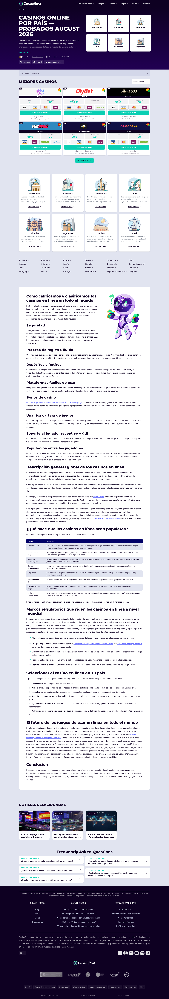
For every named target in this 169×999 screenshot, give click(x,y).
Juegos (101, 3)
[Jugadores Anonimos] (88, 974)
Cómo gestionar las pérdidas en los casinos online (78, 926)
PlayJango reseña (40, 151)
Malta (65, 267)
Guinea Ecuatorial (137, 264)
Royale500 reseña (129, 116)
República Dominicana (117, 271)
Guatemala (112, 264)
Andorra (45, 260)
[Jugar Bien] (74, 974)
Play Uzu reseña (40, 116)
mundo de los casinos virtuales (106, 518)
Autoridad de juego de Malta (129, 644)
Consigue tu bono (40, 113)
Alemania (23, 260)
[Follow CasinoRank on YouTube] (136, 953)
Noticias (146, 3)
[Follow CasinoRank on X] (131, 953)
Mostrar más (83, 160)
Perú (43, 271)
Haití (21, 267)
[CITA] (100, 974)
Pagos (123, 3)
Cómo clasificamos (125, 922)
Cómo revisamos (125, 918)
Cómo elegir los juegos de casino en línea (78, 913)
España (66, 264)
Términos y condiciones (49, 995)
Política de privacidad (125, 926)
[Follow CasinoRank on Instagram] (125, 953)
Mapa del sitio (123, 995)
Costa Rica (112, 260)
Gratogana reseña (129, 151)
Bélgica (88, 260)
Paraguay (23, 271)
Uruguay (133, 271)
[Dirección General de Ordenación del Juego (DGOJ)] (51, 974)
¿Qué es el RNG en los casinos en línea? (78, 922)
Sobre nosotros (125, 909)
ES (21, 953)
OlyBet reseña (84, 116)
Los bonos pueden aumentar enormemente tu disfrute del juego (54, 402)
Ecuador (23, 264)
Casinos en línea (85, 3)
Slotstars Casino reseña (84, 151)
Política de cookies (88, 995)
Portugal (67, 271)
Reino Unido (90, 271)
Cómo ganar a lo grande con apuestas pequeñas (78, 918)
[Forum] (115, 974)
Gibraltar (89, 264)
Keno (37, 913)
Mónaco (111, 267)
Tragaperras (37, 922)
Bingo (37, 909)
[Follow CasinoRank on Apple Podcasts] (148, 953)
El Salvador (46, 264)
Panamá (133, 267)
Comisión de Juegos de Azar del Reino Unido (93, 644)
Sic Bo (37, 918)
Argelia (66, 260)
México (88, 267)
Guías (134, 3)
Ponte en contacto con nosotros (126, 913)
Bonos (112, 3)
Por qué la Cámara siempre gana (78, 909)
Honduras (45, 267)
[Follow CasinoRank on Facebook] (120, 953)
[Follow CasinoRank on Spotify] (142, 953)
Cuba (131, 260)
